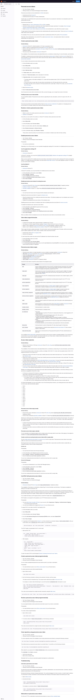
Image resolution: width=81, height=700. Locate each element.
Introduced (25, 46)
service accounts (64, 202)
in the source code (58, 579)
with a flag (52, 48)
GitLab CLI (42, 505)
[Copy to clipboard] (73, 101)
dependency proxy (47, 293)
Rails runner (53, 591)
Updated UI (25, 114)
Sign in (73, 1)
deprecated (52, 56)
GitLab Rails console (51, 160)
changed (45, 224)
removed (46, 47)
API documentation (63, 34)
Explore (4, 1)
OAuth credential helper (55, 696)
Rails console (28, 676)
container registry (52, 285)
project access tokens (31, 28)
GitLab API (33, 15)
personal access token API (59, 327)
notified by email (27, 356)
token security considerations (51, 103)
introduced (39, 51)
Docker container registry (39, 27)
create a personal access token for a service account (35, 439)
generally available (40, 226)
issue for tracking (68, 31)
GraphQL (37, 232)
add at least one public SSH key (33, 502)
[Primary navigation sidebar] (1, 4)
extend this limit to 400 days (54, 361)
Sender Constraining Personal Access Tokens (48, 553)
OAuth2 (42, 12)
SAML (44, 24)
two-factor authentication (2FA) (35, 24)
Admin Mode (56, 303)
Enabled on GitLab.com (27, 186)
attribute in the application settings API (52, 155)
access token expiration (26, 58)
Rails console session (41, 566)
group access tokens (41, 28)
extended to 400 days (40, 48)
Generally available (26, 188)
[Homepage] (1, 1)
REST (33, 232)
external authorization (31, 334)
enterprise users (44, 195)
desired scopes (30, 87)
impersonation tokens (49, 36)
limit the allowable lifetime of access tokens (46, 360)
